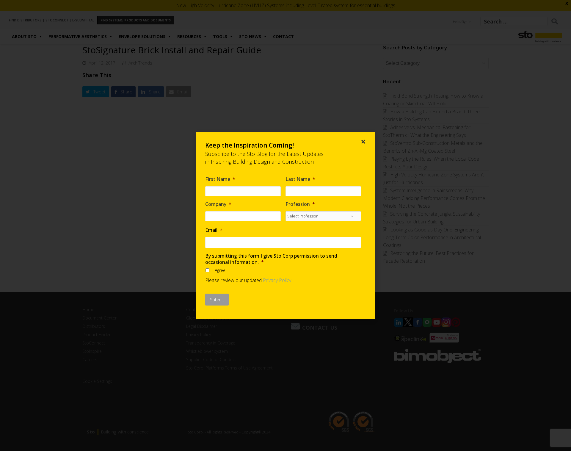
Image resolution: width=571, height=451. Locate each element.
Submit (217, 300)
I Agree (219, 270)
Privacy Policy (277, 280)
